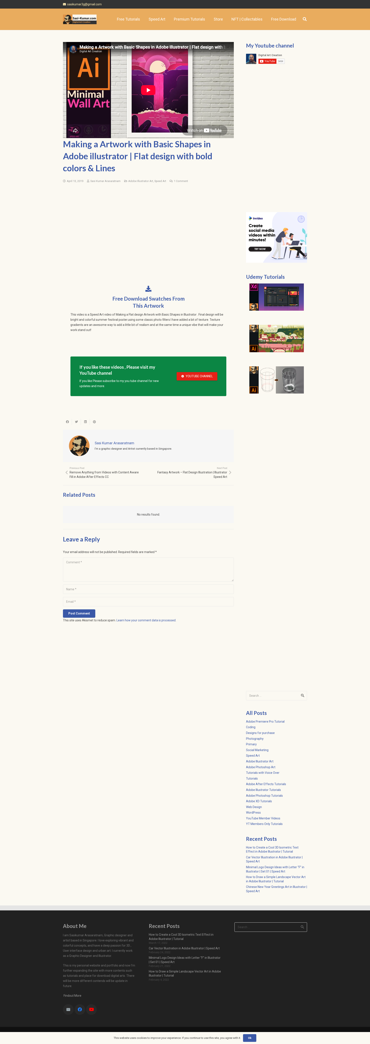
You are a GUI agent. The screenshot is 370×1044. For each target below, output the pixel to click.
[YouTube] (91, 1009)
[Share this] (67, 422)
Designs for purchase (260, 733)
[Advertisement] (148, 220)
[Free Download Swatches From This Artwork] (148, 289)
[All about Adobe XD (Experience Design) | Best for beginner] (276, 297)
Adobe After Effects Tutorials (266, 784)
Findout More (72, 995)
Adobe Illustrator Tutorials (263, 790)
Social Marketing (257, 750)
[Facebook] (80, 1009)
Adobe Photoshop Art (260, 767)
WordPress (253, 812)
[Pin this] (94, 422)
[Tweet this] (76, 422)
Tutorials (252, 778)
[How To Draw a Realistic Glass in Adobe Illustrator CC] (276, 380)
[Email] (68, 1009)
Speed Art (160, 181)
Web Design (254, 807)
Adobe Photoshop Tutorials (264, 795)
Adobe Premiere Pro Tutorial (265, 721)
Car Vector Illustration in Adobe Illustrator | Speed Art (184, 948)
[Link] (80, 19)
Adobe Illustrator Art (140, 181)
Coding (250, 727)
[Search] (304, 19)
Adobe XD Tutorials (259, 801)
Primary (251, 744)
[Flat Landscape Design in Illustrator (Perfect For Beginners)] (276, 338)
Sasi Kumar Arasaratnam (105, 181)
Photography (255, 738)
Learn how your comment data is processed (146, 620)
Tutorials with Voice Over (262, 772)
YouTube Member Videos (263, 818)
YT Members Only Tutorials (264, 824)
